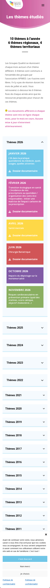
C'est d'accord (25, 559)
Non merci (25, 566)
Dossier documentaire (25, 170)
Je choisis (25, 573)
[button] (46, 534)
